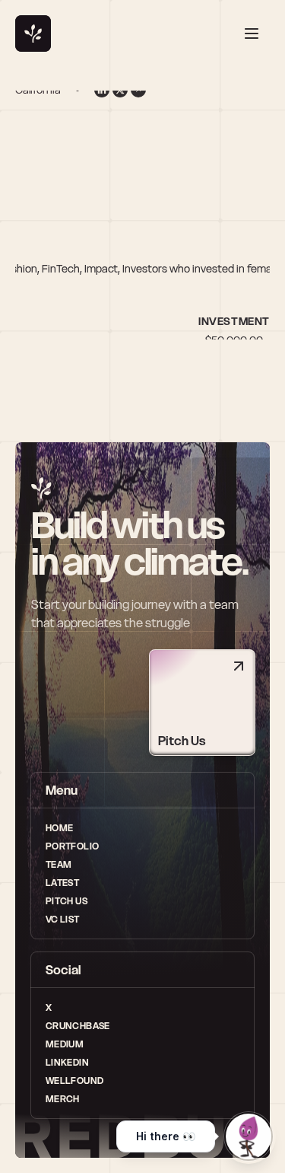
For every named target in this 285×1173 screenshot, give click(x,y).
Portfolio (72, 846)
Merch (63, 1098)
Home (59, 828)
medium (65, 1044)
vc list (63, 919)
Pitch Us (66, 901)
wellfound (74, 1080)
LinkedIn (67, 1062)
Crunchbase (78, 1025)
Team (58, 864)
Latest (62, 882)
